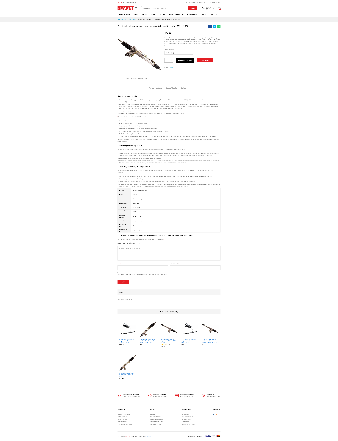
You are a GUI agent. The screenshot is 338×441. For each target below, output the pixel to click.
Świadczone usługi (187, 416)
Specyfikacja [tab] (171, 88)
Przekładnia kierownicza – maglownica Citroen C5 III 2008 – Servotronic (148, 341)
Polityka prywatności (124, 414)
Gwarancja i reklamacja (125, 424)
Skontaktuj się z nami (188, 424)
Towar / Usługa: (169, 49)
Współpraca (192, 14)
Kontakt (204, 14)
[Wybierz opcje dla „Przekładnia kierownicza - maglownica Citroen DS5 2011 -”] (125, 370)
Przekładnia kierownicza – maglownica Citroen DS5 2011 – (127, 374)
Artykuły (214, 14)
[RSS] (216, 415)
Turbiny (162, 14)
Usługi (144, 14)
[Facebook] (213, 415)
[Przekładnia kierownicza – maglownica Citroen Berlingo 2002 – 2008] (210, 26)
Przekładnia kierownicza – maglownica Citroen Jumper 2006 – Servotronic (210, 341)
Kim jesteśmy (186, 414)
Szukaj (193, 8)
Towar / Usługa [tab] (155, 88)
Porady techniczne (176, 14)
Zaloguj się (192, 2)
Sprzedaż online (186, 419)
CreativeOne (149, 436)
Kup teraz (205, 60)
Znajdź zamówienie (214, 2)
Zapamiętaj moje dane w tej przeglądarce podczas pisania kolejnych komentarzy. (142, 274)
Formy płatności (122, 419)
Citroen (171, 67)
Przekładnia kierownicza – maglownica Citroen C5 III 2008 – (169, 341)
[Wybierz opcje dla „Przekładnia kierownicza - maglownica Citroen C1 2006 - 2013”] (187, 336)
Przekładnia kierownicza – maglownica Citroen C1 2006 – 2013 (189, 341)
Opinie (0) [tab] (185, 88)
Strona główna (124, 14)
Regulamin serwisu (123, 416)
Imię (119, 263)
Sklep (153, 14)
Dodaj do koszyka (185, 60)
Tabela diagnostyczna (156, 421)
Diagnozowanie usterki (156, 419)
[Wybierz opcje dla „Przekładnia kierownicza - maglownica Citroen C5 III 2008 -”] (166, 336)
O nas (136, 14)
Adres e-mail (174, 263)
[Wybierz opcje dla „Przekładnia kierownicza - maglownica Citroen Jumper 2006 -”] (125, 336)
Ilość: (165, 58)
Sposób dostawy (122, 421)
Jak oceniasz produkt (124, 243)
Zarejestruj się (201, 2)
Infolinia (208, 7)
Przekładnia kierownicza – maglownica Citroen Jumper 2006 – (127, 341)
